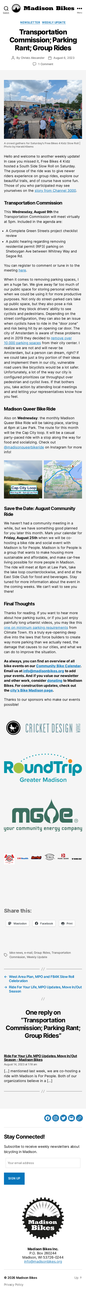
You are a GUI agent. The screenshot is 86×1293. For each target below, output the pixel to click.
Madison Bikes (26, 1278)
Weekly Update (54, 22)
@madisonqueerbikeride (24, 447)
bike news (16, 952)
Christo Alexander (32, 57)
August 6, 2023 (64, 57)
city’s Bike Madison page (31, 690)
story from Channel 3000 (55, 190)
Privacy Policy (14, 1285)
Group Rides (42, 952)
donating (54, 680)
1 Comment (45, 64)
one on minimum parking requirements (36, 627)
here (22, 270)
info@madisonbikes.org (43, 671)
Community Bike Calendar (58, 666)
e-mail (28, 952)
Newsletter (30, 22)
